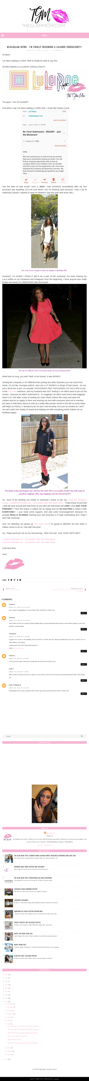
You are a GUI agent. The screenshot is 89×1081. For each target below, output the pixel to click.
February (9, 1051)
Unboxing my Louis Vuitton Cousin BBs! (28, 911)
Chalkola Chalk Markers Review (25, 889)
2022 (6, 981)
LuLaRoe (12, 391)
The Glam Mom (41, 524)
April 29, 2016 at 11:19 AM (19, 636)
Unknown (12, 604)
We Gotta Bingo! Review (14, 1039)
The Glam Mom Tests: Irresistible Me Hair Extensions (33, 878)
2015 (6, 1059)
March (9, 1048)
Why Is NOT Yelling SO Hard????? (17, 1036)
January (9, 1054)
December (10, 1004)
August (9, 1017)
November (10, 1007)
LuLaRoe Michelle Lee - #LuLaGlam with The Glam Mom (36, 503)
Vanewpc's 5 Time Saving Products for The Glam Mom (23, 1043)
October (9, 1010)
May (8, 1020)
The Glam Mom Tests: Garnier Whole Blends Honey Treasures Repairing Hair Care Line (45, 855)
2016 (6, 1001)
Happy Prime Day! (20, 944)
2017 (6, 998)
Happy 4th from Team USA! (23, 933)
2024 (6, 974)
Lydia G (11, 669)
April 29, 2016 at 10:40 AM (19, 620)
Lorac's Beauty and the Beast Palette (27, 922)
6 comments (57, 50)
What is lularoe (13, 589)
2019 (6, 991)
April (8, 1024)
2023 (6, 978)
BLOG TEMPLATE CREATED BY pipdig (44, 1079)
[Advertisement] (44, 765)
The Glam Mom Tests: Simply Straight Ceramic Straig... (23, 1033)
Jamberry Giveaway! (21, 900)
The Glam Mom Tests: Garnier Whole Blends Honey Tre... (24, 1029)
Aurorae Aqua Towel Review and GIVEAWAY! (29, 867)
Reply (84, 613)
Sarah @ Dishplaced (15, 685)
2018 (6, 995)
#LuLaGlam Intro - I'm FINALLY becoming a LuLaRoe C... (24, 1026)
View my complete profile (44, 845)
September (10, 1014)
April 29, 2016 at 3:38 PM (19, 658)
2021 (6, 985)
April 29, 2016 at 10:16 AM (19, 607)
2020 (6, 988)
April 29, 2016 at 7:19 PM (19, 671)
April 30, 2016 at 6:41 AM (19, 688)
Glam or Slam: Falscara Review (25, 956)
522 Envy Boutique (18, 648)
